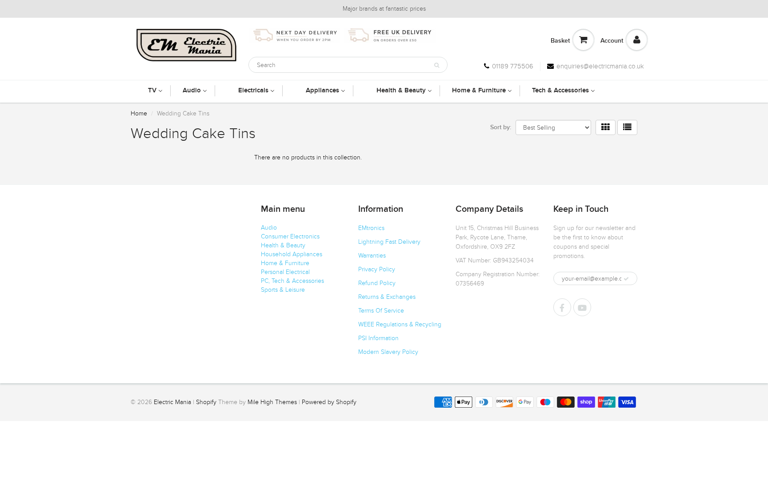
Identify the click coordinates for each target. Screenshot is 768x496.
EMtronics (371, 228)
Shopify (206, 402)
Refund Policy (377, 283)
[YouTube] (582, 307)
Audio (269, 227)
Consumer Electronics (290, 236)
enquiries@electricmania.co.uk (600, 66)
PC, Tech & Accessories (292, 281)
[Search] (437, 65)
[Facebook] (562, 307)
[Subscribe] (626, 279)
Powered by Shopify (329, 402)
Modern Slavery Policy (388, 352)
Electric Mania (172, 402)
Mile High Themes (272, 402)
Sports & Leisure (283, 290)
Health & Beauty (283, 245)
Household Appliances (291, 254)
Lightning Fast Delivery (389, 242)
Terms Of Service (381, 310)
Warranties (372, 255)
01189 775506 (512, 66)
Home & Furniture (285, 263)
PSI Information (378, 338)
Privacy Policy (376, 269)
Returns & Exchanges (387, 297)
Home (139, 113)
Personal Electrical (285, 272)
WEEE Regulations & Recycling (399, 324)
